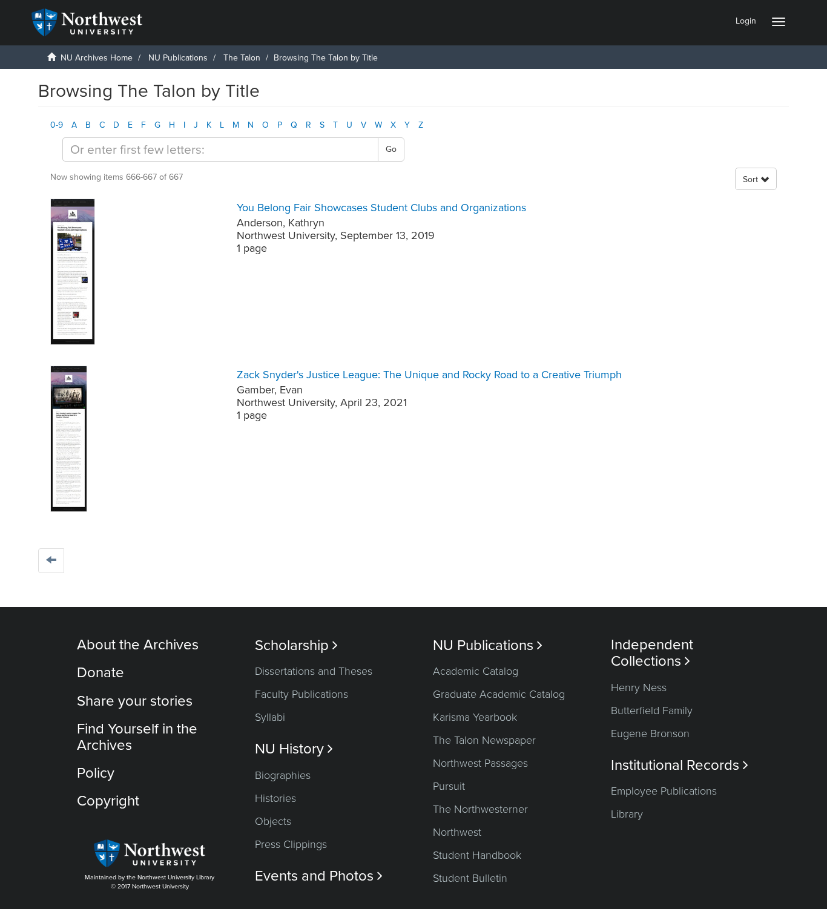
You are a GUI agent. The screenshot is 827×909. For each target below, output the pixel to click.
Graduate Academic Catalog (499, 694)
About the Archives (138, 645)
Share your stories (135, 701)
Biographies (283, 775)
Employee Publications (664, 791)
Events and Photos (319, 876)
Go (391, 149)
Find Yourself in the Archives (137, 736)
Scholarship (296, 645)
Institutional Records (679, 765)
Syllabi (270, 717)
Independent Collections (652, 653)
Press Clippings (291, 844)
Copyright (108, 801)
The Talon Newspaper (484, 740)
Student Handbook (477, 855)
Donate (100, 672)
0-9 (56, 125)
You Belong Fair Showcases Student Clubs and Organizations (381, 207)
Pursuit (449, 786)
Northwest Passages (480, 763)
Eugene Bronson (650, 733)
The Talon (241, 58)
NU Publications (178, 58)
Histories (275, 798)
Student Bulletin (470, 878)
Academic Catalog (475, 671)
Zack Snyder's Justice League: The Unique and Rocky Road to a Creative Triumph (429, 374)
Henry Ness (639, 687)
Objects (273, 821)
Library (627, 814)
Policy (95, 773)
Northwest (457, 832)
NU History (294, 749)
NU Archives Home (97, 58)
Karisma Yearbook (475, 717)
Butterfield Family (652, 710)
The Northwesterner (480, 809)
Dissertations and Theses (313, 671)
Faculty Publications (301, 694)
